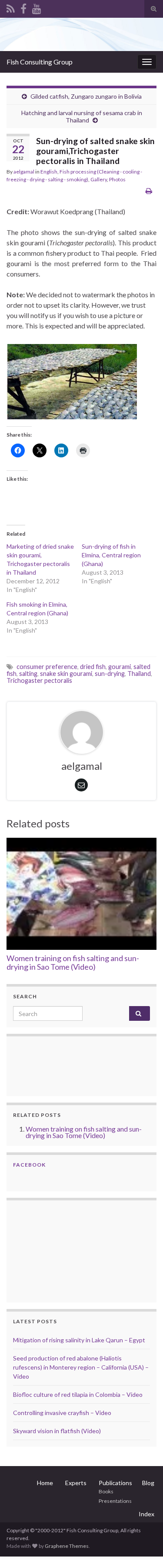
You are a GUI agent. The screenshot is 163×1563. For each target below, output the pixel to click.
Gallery (98, 179)
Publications (115, 1482)
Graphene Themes (67, 1546)
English (48, 171)
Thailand (139, 673)
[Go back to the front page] (81, 34)
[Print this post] (149, 191)
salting (28, 673)
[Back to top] (143, 1543)
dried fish (93, 666)
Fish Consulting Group (40, 62)
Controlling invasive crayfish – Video (62, 1412)
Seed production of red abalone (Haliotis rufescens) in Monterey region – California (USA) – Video (81, 1367)
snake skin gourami (66, 673)
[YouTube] (36, 7)
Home (45, 1482)
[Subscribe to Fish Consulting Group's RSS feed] (11, 7)
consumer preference (47, 666)
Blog (148, 1482)
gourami (119, 666)
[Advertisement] (56, 1250)
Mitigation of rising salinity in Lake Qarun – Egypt (79, 1340)
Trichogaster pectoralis (39, 680)
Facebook (29, 1164)
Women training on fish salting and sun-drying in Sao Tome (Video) (73, 962)
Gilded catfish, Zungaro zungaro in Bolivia (86, 96)
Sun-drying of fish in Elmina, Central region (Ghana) (111, 555)
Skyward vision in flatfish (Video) (57, 1430)
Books (106, 1491)
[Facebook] (23, 7)
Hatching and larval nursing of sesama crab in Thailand (81, 116)
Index (146, 1514)
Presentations (115, 1501)
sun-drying (110, 673)
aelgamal (23, 171)
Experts (75, 1482)
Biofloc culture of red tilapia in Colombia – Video (78, 1394)
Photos (117, 179)
